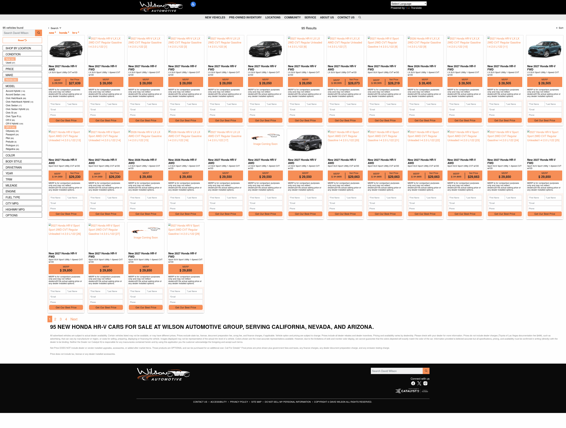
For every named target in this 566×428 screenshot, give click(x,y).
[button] (193, 4)
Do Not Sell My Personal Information (288, 401)
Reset (21, 40)
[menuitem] (23, 59)
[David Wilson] (161, 7)
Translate (416, 8)
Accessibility (218, 401)
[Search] (38, 33)
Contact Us (200, 401)
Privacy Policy (239, 401)
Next (74, 318)
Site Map (256, 401)
